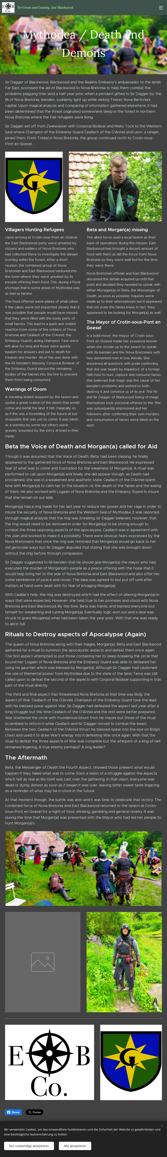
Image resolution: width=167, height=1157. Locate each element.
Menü (161, 7)
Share (16, 1112)
